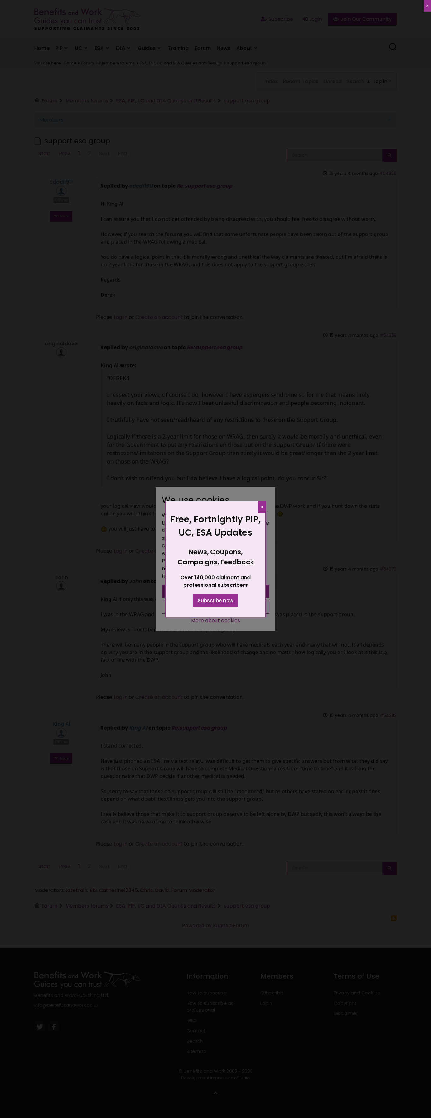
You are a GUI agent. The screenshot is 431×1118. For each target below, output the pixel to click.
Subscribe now (215, 600)
